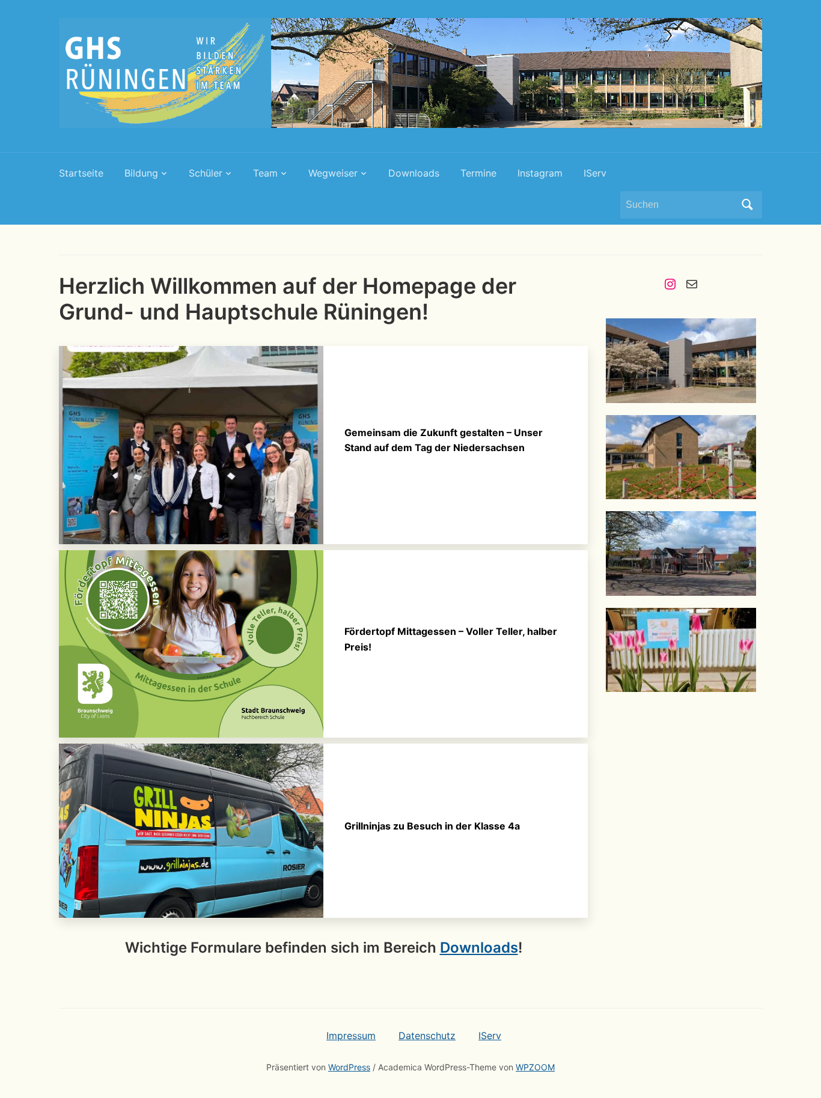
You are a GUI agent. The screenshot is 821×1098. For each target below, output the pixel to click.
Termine (478, 173)
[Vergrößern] (740, 334)
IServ (595, 173)
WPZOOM (535, 1067)
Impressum (351, 1036)
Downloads (413, 173)
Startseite (81, 173)
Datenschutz (427, 1036)
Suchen (747, 205)
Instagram (540, 173)
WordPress (349, 1067)
